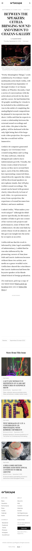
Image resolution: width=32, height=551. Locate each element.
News (2, 501)
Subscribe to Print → (22, 531)
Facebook (5, 525)
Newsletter (5, 522)
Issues (3, 515)
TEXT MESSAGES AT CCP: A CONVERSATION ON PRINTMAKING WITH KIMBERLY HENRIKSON (14, 426)
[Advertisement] (16, 314)
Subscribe (24, 528)
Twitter (4, 527)
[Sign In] (29, 3)
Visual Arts (4, 503)
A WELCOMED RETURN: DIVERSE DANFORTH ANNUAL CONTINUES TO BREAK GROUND (15, 468)
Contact (19, 506)
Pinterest (4, 530)
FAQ (18, 503)
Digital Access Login (23, 515)
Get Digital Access (22, 513)
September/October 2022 (11, 9)
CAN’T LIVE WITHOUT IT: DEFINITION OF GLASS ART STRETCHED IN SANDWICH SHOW (14, 384)
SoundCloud (5, 535)
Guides (3, 510)
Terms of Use (11, 546)
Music (3, 508)
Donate (19, 510)
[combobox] (20, 547)
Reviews (27, 9)
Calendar (3, 513)
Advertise (20, 508)
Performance (5, 506)
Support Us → (20, 533)
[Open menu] (2, 3)
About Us (20, 501)
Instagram (5, 532)
